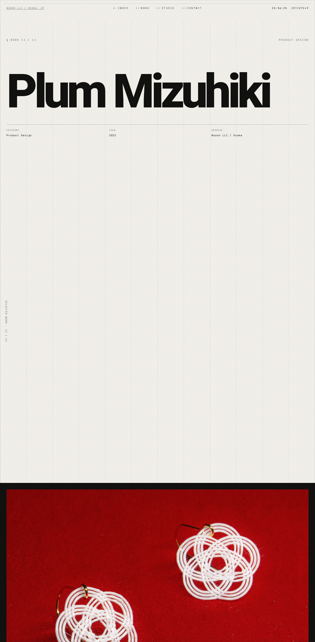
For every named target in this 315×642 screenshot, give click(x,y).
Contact (192, 8)
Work (143, 8)
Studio (165, 8)
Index (121, 8)
